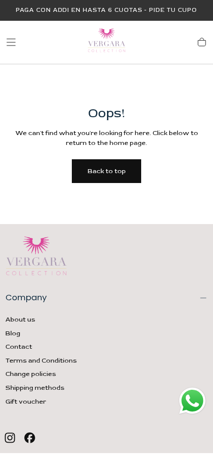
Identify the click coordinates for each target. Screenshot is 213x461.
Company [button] (26, 297)
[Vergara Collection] (36, 257)
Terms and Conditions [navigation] (41, 361)
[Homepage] (106, 42)
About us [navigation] (20, 319)
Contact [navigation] (18, 347)
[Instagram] (10, 438)
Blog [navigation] (12, 333)
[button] (11, 42)
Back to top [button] (107, 171)
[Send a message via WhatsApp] (192, 400)
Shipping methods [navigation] (34, 388)
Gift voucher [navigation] (25, 402)
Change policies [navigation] (30, 374)
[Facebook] (30, 438)
